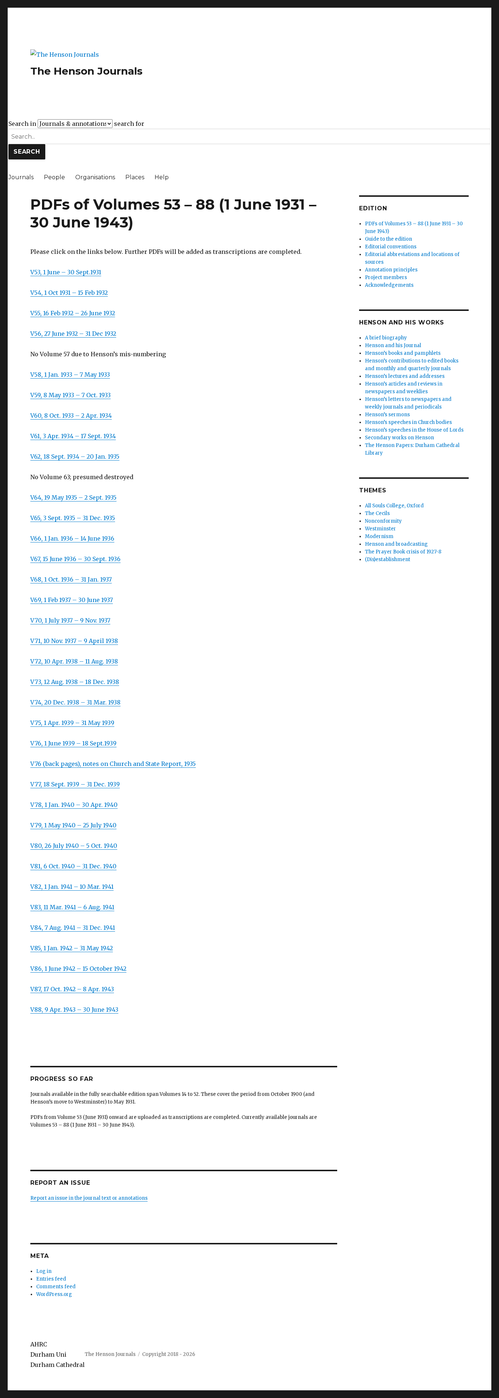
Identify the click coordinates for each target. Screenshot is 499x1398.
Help (162, 177)
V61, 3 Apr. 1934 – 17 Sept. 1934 (73, 436)
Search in (22, 123)
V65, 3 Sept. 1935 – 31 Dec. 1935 (72, 518)
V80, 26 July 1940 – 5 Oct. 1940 (73, 845)
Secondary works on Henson (399, 438)
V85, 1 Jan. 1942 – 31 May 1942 (71, 948)
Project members (386, 277)
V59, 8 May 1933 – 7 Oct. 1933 (70, 395)
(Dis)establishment (387, 559)
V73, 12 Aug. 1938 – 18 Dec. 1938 (74, 681)
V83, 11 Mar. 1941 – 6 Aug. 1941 (72, 907)
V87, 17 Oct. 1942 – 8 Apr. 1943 (72, 989)
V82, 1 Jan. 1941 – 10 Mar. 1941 (72, 886)
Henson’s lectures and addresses (405, 376)
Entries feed (51, 1279)
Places (134, 177)
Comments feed (56, 1287)
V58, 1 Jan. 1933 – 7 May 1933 (70, 374)
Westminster (380, 529)
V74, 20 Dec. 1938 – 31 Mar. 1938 (75, 702)
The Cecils (377, 513)
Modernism (379, 536)
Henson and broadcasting (396, 544)
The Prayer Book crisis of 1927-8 (403, 552)
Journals (21, 177)
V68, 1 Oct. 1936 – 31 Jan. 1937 (71, 579)
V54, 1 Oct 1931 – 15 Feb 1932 (69, 292)
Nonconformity (383, 521)
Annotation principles (391, 270)
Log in (44, 1271)
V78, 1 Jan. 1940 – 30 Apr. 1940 (74, 804)
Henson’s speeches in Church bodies (408, 422)
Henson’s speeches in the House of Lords (414, 430)
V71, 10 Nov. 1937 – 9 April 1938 (74, 640)
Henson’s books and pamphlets (403, 353)
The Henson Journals (86, 71)
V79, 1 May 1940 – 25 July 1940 (73, 825)
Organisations (95, 177)
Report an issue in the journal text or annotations (89, 1198)
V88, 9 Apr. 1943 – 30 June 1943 (74, 1009)
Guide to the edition (388, 239)
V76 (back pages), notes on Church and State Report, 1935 (113, 763)
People (54, 177)
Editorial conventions (390, 247)
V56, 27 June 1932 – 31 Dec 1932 (73, 333)
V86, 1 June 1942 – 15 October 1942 (78, 968)
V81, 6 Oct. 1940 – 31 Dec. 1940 (73, 866)
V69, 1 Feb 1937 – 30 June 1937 (71, 600)
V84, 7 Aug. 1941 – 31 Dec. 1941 (72, 927)
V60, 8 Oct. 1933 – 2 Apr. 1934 (71, 415)
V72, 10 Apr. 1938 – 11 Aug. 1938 (74, 661)
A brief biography (386, 338)
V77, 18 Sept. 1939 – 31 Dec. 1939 (75, 784)
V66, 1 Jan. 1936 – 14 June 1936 (72, 538)
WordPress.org (54, 1294)
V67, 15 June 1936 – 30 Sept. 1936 (75, 559)
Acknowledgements (389, 285)
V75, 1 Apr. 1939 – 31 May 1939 (72, 722)
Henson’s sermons (387, 414)
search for (129, 123)
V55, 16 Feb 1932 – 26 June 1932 (72, 313)
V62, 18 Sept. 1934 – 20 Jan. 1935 (74, 456)
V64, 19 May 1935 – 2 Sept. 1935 (73, 497)
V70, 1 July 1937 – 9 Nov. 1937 (70, 620)
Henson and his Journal (393, 345)
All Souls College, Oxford (394, 506)
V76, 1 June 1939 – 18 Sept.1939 (73, 743)
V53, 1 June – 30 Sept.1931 (65, 272)
